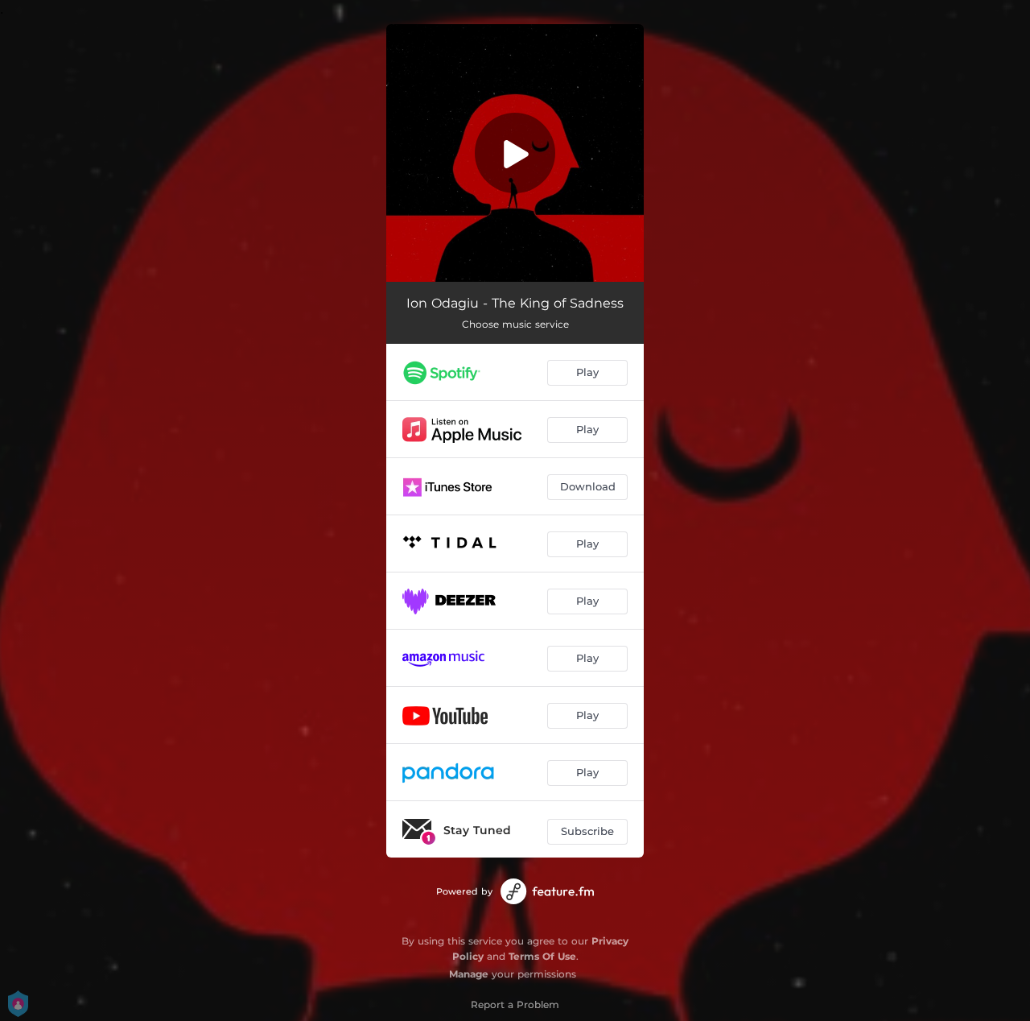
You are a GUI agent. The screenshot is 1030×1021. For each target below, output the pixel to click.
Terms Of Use (542, 956)
